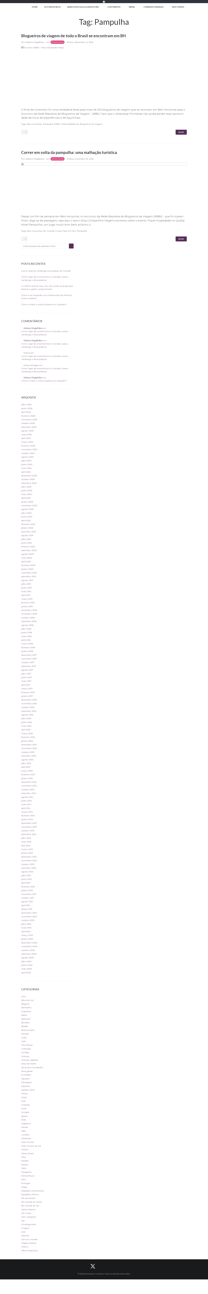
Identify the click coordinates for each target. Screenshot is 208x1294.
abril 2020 (26, 561)
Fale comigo (178, 7)
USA (23, 1232)
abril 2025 (26, 438)
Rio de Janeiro (28, 1198)
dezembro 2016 (29, 699)
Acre (23, 996)
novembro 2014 (29, 785)
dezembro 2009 (29, 942)
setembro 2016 (28, 711)
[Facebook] (100, 1266)
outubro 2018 (28, 617)
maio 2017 (26, 681)
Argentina (26, 1011)
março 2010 (27, 935)
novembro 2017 (29, 658)
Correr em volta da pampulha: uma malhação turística (69, 152)
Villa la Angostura (29, 1250)
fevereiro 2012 (28, 886)
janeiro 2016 (27, 741)
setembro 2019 (28, 576)
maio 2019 (26, 591)
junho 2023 (26, 490)
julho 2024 (26, 460)
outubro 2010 (28, 920)
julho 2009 (26, 961)
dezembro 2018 (29, 610)
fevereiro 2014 (28, 815)
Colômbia (26, 1048)
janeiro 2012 (27, 890)
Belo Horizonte (34, 124)
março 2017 (27, 688)
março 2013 (27, 849)
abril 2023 (26, 498)
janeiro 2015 (27, 778)
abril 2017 (25, 685)
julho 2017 (26, 673)
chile (23, 1041)
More (181, 132)
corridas (25, 1052)
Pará (23, 1157)
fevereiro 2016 (28, 737)
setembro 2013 (28, 834)
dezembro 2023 (29, 475)
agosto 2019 (27, 580)
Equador (25, 1078)
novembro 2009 (29, 946)
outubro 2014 (28, 789)
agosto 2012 (27, 871)
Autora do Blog (52, 7)
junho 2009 (27, 965)
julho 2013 (26, 838)
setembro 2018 (28, 621)
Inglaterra (26, 1123)
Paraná (24, 1164)
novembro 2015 (29, 748)
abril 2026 (26, 412)
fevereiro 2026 (28, 416)
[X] (93, 1266)
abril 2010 (26, 931)
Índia (23, 1119)
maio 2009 (26, 968)
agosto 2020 (27, 554)
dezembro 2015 (29, 744)
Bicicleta (25, 1022)
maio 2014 (26, 804)
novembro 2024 (29, 449)
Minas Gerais (57, 42)
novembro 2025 (29, 419)
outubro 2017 (27, 662)
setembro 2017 (28, 666)
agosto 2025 (27, 430)
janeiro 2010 (27, 939)
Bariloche (26, 1019)
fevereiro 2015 (28, 774)
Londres (25, 1134)
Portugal (25, 1183)
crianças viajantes (29, 1060)
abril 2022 (26, 520)
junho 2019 (26, 587)
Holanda (25, 1105)
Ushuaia (25, 1235)
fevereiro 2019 (28, 602)
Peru (23, 1179)
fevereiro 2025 (28, 445)
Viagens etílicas (28, 1243)
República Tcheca (30, 1194)
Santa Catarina (28, 1209)
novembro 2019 (29, 572)
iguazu (24, 1116)
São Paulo (26, 1213)
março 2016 (27, 733)
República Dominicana (32, 1191)
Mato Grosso (27, 1142)
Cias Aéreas (27, 1045)
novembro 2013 (29, 827)
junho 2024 (26, 464)
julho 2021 (26, 539)
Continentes (113, 7)
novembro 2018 (29, 614)
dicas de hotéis (28, 1063)
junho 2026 (26, 408)
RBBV (57, 124)
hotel (23, 1108)
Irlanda (24, 1127)
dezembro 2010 (29, 913)
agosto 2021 (27, 535)
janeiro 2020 (27, 569)
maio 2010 (26, 927)
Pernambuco (28, 1175)
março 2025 (27, 442)
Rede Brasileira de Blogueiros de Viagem (82, 124)
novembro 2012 (29, 860)
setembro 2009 (29, 954)
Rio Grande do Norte (31, 1202)
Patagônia (26, 1172)
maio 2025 (26, 434)
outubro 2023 (28, 479)
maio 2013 (26, 841)
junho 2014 (26, 800)
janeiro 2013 (27, 853)
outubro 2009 (28, 950)
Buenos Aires (27, 1030)
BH (44, 231)
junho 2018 (26, 632)
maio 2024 (26, 468)
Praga (24, 1187)
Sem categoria (28, 1217)
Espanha (25, 1086)
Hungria (25, 1112)
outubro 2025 (28, 423)
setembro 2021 (28, 531)
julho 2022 (26, 513)
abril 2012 (25, 883)
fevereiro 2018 (28, 647)
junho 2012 (26, 879)
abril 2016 (25, 729)
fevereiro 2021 (28, 546)
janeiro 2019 (27, 606)
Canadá (25, 1033)
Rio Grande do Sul (30, 1205)
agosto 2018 (27, 625)
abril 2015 (25, 767)
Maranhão (26, 1138)
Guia (23, 1101)
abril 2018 (26, 640)
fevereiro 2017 (28, 692)
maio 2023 (26, 494)
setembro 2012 (28, 868)
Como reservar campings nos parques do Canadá (45, 271)
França (24, 1093)
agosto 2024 (27, 457)
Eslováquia (26, 1082)
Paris (23, 1168)
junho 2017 (26, 677)
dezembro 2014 (29, 782)
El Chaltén (26, 1075)
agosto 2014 (27, 797)
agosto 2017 (27, 670)
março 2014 (27, 812)
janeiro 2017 (27, 696)
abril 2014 (25, 808)
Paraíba (25, 1160)
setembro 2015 (28, 756)
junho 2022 (26, 516)
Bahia (24, 1015)
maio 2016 (26, 726)
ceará (23, 1037)
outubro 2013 (27, 830)
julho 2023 (26, 487)
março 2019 (27, 599)
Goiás (24, 1097)
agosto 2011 (27, 901)
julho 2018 (26, 629)
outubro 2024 (28, 453)
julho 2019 (26, 584)
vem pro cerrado (29, 1239)
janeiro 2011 (26, 909)
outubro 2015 (27, 752)
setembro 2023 (29, 483)
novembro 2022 (29, 505)
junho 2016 (26, 722)
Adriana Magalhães (34, 42)
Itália (23, 1131)
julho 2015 (26, 763)
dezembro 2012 (29, 856)
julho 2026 (26, 404)
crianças (25, 1056)
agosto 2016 (27, 714)
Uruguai (25, 1228)
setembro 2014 (28, 793)
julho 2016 (26, 718)
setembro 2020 (29, 550)
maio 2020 (26, 558)
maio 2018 (26, 636)
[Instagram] (115, 1266)
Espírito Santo (28, 1090)
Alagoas (25, 1004)
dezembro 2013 (29, 823)
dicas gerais (27, 1071)
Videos (24, 1246)
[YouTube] (108, 1266)
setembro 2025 (28, 427)
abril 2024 (26, 472)
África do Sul (27, 1000)
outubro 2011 (27, 898)
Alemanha (26, 1007)
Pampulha (48, 124)
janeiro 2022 (27, 528)
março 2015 (27, 771)
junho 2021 (26, 543)
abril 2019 (25, 595)
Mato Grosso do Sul (31, 1146)
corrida (50, 231)
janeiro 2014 (27, 819)
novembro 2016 (29, 703)
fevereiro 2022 (28, 524)
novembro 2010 (29, 916)
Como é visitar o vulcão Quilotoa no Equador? (44, 304)
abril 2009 (26, 972)
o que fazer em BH (65, 231)
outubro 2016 (27, 707)
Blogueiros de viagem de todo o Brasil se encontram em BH (73, 35)
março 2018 (27, 643)
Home (34, 7)
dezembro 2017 (29, 655)
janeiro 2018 (27, 651)
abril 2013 (25, 845)
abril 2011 (25, 905)
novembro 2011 (28, 894)
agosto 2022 (27, 509)
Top (23, 1220)
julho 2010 (26, 924)
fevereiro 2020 (28, 565)
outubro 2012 (27, 864)
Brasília (24, 1026)
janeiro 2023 (27, 502)
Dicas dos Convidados (32, 1067)
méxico (25, 1149)
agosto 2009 (27, 957)
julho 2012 (26, 875)
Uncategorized (28, 1224)
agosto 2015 (27, 759)
